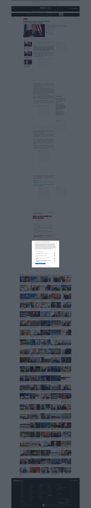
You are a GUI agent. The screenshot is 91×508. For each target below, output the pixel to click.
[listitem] (45, 251)
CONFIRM (40, 263)
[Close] (57, 242)
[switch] (54, 253)
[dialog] (45, 254)
